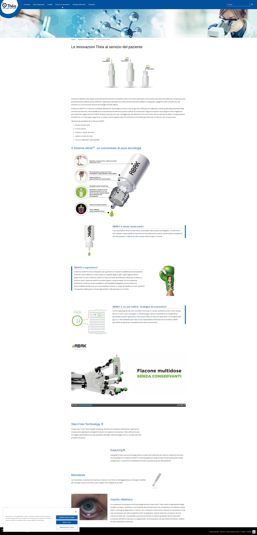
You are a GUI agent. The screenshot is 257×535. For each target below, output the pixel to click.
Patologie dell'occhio (79, 4)
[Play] (72, 405)
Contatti (248, 532)
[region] (41, 520)
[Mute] (182, 405)
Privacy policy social (232, 532)
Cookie (243, 532)
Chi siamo (27, 4)
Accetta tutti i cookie (66, 517)
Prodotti (49, 4)
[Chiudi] (76, 512)
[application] (128, 375)
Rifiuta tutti (67, 522)
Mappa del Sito (214, 532)
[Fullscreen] (184, 405)
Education (92, 4)
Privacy (222, 532)
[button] (128, 375)
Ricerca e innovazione (62, 4)
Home (73, 40)
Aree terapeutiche (38, 4)
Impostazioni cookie (67, 527)
